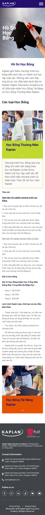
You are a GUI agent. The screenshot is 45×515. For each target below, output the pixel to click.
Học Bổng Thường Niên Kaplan (22, 147)
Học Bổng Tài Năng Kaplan (19, 402)
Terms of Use (14, 506)
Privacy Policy (30, 506)
